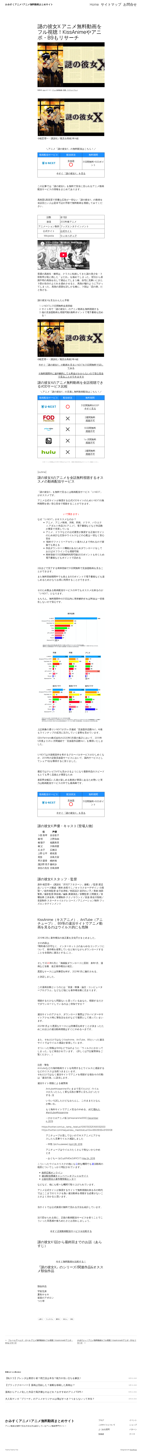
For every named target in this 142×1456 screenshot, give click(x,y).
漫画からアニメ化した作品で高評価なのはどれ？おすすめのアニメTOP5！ (44, 1392)
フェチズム (49, 1319)
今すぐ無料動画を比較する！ (71, 1261)
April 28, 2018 (75, 1144)
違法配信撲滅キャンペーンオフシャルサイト (65, 1175)
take (44, 90)
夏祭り (58, 1319)
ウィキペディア (68, 235)
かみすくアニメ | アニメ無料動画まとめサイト (29, 4)
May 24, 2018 (88, 1158)
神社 (71, 1319)
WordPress (133, 1450)
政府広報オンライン (52, 1172)
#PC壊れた (94, 1109)
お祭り (41, 1319)
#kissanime (62, 1112)
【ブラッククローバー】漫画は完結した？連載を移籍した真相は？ (40, 1385)
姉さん (65, 1319)
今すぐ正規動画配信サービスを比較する (71, 1231)
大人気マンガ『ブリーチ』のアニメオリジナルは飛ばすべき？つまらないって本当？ (49, 1399)
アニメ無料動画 (57, 90)
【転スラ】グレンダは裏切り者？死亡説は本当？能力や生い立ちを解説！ (43, 1378)
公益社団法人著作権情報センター (59, 1179)
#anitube (51, 1112)
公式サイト (66, 231)
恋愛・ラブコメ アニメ (70, 90)
